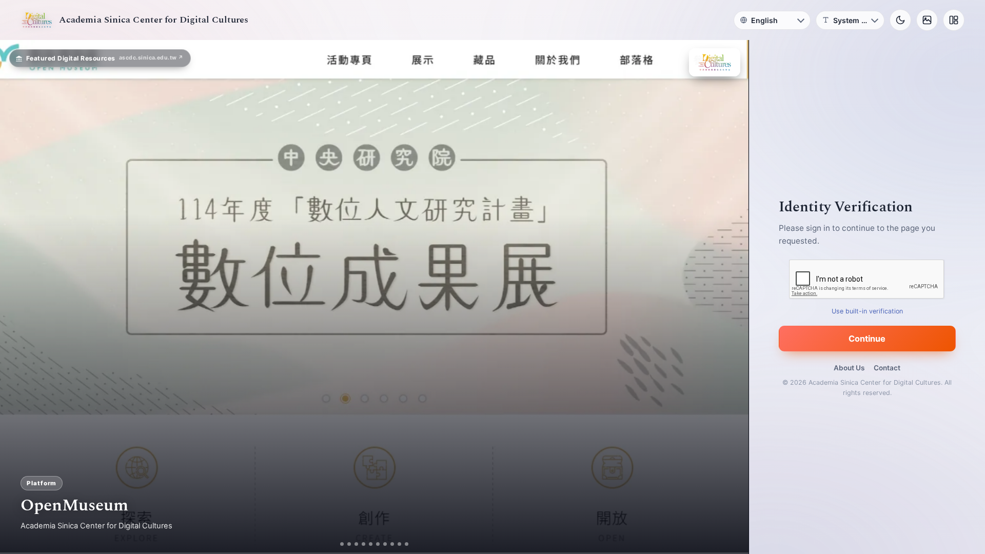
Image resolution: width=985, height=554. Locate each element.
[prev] (18, 297)
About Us (849, 368)
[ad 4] (363, 544)
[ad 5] (370, 544)
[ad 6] (378, 544)
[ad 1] (342, 544)
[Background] (927, 20)
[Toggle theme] (900, 20)
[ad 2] (349, 544)
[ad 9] (399, 544)
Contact (887, 368)
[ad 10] (406, 544)
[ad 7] (385, 544)
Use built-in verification (867, 311)
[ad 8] (392, 544)
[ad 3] (356, 544)
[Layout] (953, 20)
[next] (730, 297)
